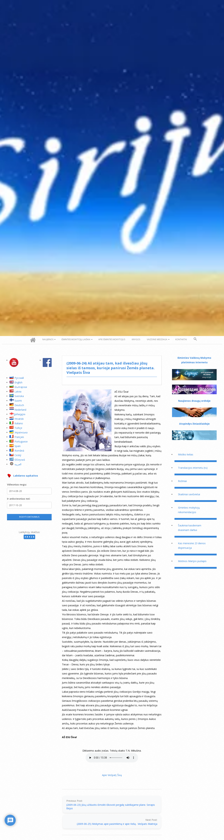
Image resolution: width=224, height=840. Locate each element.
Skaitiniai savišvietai (189, 494)
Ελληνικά (20, 459)
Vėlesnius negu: (17, 484)
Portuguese (21, 441)
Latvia (18, 391)
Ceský (18, 455)
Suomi (18, 400)
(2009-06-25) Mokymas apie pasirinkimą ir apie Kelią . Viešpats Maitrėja (117, 823)
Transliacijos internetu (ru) (193, 467)
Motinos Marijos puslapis (192, 561)
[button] (195, 339)
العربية (18, 464)
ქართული (19, 414)
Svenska (19, 396)
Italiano (19, 423)
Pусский (19, 378)
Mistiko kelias (185, 454)
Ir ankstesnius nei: (18, 498)
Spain (18, 446)
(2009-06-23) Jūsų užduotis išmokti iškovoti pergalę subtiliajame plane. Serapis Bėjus (110, 806)
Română (19, 450)
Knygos (136, 339)
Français (19, 437)
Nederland (20, 409)
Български (21, 387)
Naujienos (47, 339)
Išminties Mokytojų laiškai (75, 339)
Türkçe (18, 428)
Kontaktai (181, 339)
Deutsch (19, 405)
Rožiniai (182, 481)
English (18, 382)
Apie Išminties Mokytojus (111, 339)
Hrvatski (19, 418)
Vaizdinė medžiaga (157, 339)
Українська (21, 432)
